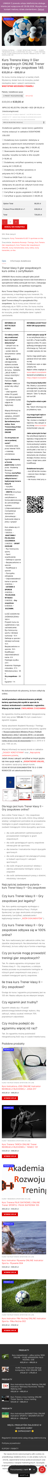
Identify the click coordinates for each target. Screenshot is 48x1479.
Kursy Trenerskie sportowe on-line (16, 1141)
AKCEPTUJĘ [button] (24, 1475)
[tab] (4, 261)
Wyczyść (29, 96)
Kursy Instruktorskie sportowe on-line (18, 1083)
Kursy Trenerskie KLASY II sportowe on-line (23, 51)
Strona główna (8, 50)
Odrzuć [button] (41, 9)
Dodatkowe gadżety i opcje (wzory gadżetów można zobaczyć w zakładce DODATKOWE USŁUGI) (22, 132)
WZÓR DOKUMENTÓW (32, 918)
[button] (42, 20)
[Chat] (42, 1469)
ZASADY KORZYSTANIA (13, 752)
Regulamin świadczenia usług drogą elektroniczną (24, 1438)
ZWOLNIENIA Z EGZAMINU (33, 708)
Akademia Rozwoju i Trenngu (23, 242)
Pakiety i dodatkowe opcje (12, 92)
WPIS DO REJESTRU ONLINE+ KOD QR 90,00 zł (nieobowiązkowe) (23, 113)
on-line (12, 250)
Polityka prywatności (11, 1443)
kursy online (29, 248)
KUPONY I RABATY (10, 1448)
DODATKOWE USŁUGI (34, 761)
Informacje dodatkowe (20, 261)
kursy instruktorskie (16, 248)
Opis (4, 261)
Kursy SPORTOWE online (26, 50)
